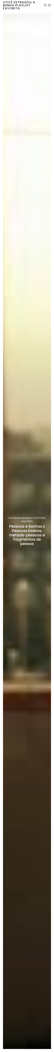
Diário (30, 521)
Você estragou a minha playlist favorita (19, 5)
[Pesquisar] (45, 5)
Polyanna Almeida (21, 518)
